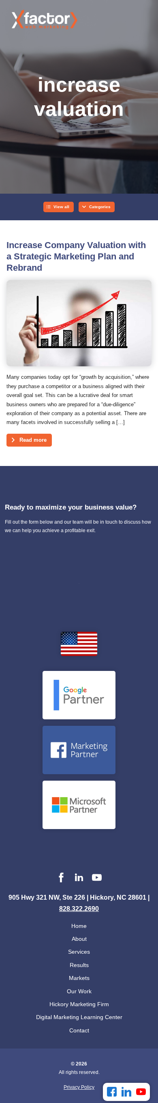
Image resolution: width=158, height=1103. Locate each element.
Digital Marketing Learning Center (79, 1017)
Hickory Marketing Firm (79, 1004)
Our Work (79, 991)
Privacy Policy (79, 1087)
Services (79, 951)
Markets (79, 978)
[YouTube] (141, 1092)
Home (79, 926)
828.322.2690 (79, 908)
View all (61, 207)
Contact (79, 1030)
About (79, 939)
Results (79, 965)
